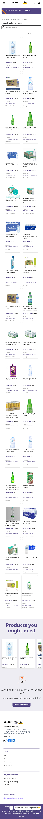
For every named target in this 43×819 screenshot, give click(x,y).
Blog (5, 759)
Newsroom (7, 762)
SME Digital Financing (11, 782)
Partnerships (8, 765)
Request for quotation (21, 705)
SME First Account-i (10, 778)
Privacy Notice (29, 811)
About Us (7, 755)
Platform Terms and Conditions (12, 811)
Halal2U (6, 785)
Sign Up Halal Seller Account (13, 798)
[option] (10, 654)
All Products (6, 19)
